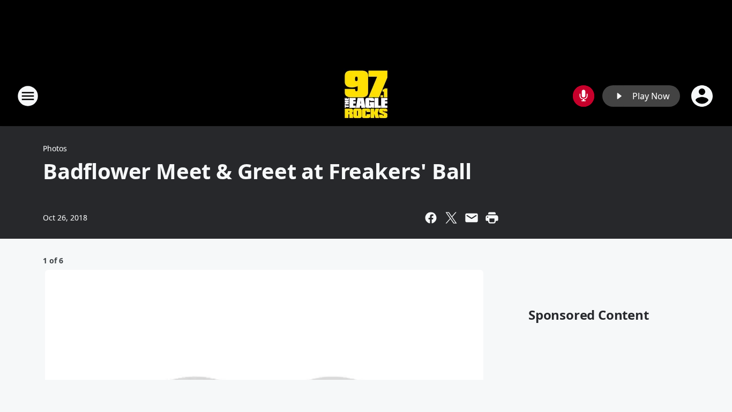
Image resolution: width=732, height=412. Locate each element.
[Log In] (703, 96)
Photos (55, 148)
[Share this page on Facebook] (430, 217)
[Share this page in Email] (471, 217)
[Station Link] (366, 96)
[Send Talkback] (583, 96)
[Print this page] (491, 217)
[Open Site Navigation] (28, 96)
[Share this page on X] (451, 217)
